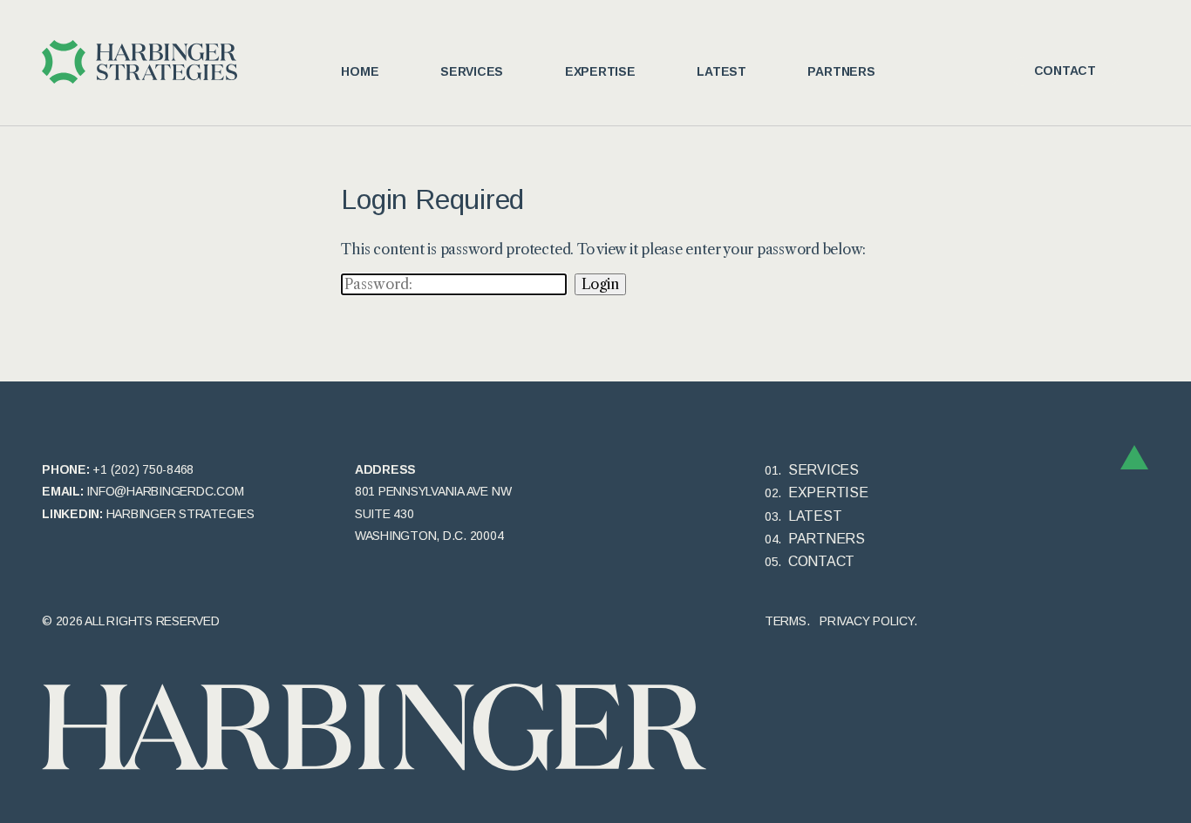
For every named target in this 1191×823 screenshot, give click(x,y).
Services (471, 71)
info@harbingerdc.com (164, 491)
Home (359, 71)
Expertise (600, 71)
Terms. (787, 621)
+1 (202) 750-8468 (143, 469)
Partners (841, 71)
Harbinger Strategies (180, 514)
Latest (721, 71)
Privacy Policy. (868, 621)
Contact (1065, 71)
